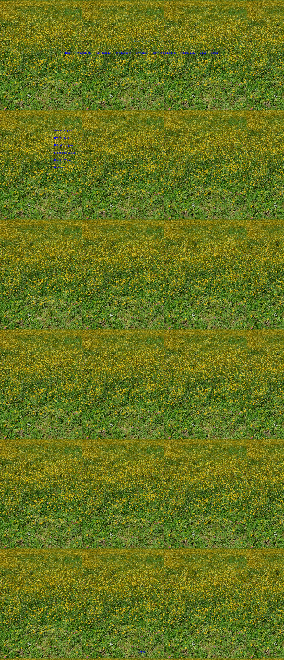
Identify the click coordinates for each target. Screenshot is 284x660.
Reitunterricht (83, 52)
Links (203, 52)
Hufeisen (58, 167)
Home (68, 52)
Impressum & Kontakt (164, 52)
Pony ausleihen (103, 52)
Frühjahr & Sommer (64, 152)
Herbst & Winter (62, 160)
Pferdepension (123, 52)
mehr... (103, 595)
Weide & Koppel (63, 130)
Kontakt (215, 52)
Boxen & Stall (61, 137)
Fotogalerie (142, 52)
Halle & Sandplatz (63, 145)
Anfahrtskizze (187, 52)
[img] (142, 16)
